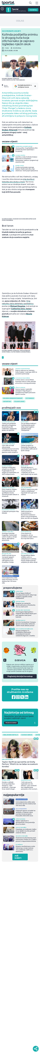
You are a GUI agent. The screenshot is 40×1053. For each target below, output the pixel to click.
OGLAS (20, 21)
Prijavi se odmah (11, 722)
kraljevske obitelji (10, 735)
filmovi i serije (26, 735)
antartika (7, 401)
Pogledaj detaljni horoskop (20, 676)
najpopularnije (13, 795)
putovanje (30, 398)
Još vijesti (18, 857)
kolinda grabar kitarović (12, 398)
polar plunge (19, 401)
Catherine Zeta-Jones (21, 309)
